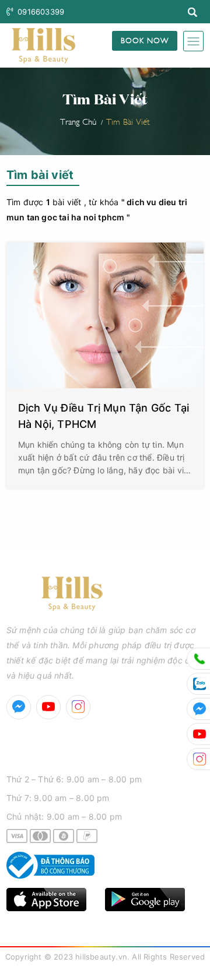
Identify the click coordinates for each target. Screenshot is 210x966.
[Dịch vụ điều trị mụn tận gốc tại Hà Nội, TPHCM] (105, 315)
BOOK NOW (145, 39)
